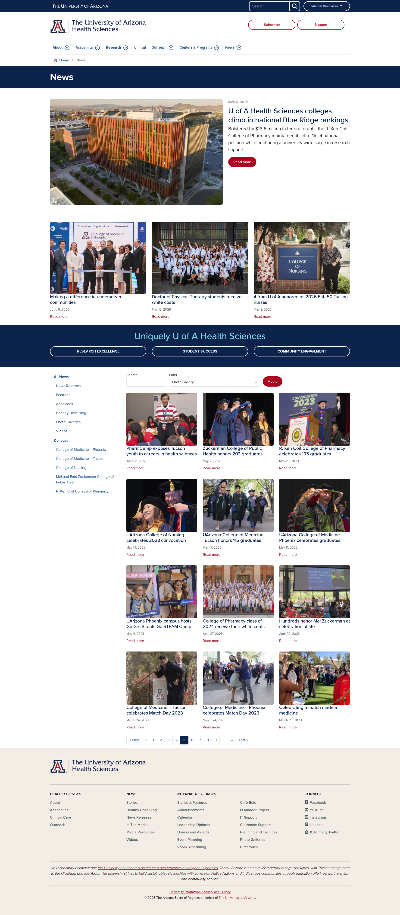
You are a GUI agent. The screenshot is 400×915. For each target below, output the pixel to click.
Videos (61, 431)
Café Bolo (248, 802)
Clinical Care (60, 817)
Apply (272, 381)
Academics (84, 47)
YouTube (317, 810)
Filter (173, 375)
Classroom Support (255, 825)
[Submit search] (295, 6)
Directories (249, 847)
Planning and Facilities (258, 832)
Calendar (184, 817)
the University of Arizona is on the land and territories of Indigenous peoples (158, 868)
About (57, 47)
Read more (242, 162)
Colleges (61, 440)
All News (61, 377)
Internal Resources (325, 6)
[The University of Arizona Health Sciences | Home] (98, 26)
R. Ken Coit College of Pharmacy (82, 491)
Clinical (140, 47)
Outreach (159, 47)
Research (113, 47)
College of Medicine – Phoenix (81, 449)
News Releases (68, 386)
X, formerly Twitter (325, 832)
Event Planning (189, 839)
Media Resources (140, 832)
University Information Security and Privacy (200, 892)
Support (321, 24)
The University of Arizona (237, 898)
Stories (132, 802)
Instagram (318, 817)
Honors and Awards (193, 832)
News (229, 47)
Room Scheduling (191, 847)
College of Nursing (71, 467)
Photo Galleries (68, 422)
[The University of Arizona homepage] (80, 6)
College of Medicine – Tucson (80, 458)
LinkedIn (317, 825)
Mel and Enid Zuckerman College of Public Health (85, 479)
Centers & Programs (196, 47)
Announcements (190, 810)
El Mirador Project (254, 810)
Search (132, 375)
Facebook (318, 802)
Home (64, 60)
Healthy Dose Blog (71, 413)
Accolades (64, 404)
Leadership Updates (193, 825)
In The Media (137, 825)
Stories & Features (192, 802)
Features (63, 395)
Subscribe (272, 24)
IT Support (248, 817)
